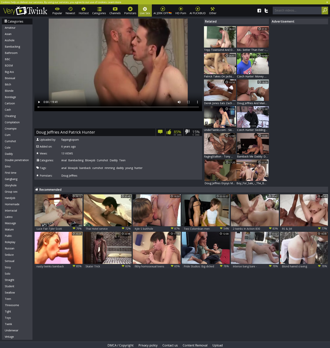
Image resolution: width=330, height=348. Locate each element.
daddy (120, 168)
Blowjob (90, 160)
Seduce (9, 254)
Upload (217, 345)
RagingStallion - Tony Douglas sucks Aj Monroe (220, 156)
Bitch (8, 84)
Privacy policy (148, 345)
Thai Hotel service (108, 228)
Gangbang (11, 179)
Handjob (10, 198)
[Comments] (160, 132)
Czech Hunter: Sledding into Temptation (253, 130)
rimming (110, 168)
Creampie (11, 128)
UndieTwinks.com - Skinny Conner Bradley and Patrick (220, 130)
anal (63, 168)
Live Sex (145, 13)
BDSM (9, 65)
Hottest (84, 13)
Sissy (8, 267)
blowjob (73, 168)
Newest (70, 13)
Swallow (10, 292)
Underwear (11, 330)
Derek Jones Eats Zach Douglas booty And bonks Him (220, 103)
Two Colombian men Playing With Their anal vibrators (206, 229)
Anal (64, 160)
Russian (9, 248)
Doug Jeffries (69, 175)
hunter (138, 168)
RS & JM (304, 228)
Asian (8, 34)
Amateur (10, 27)
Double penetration (17, 160)
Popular (57, 13)
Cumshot (10, 141)
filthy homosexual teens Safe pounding (157, 266)
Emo (8, 166)
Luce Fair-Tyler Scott (59, 228)
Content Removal (195, 345)
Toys (8, 318)
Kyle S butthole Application (157, 229)
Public (8, 236)
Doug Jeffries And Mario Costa (253, 103)
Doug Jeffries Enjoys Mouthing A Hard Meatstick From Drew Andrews (221, 183)
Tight (8, 311)
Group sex (11, 191)
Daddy (9, 154)
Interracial (11, 210)
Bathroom (11, 53)
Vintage (9, 336)
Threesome (12, 305)
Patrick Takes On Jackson (219, 76)
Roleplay (10, 242)
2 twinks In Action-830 (255, 228)
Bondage (10, 97)
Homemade (12, 204)
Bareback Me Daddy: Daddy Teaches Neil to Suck (253, 156)
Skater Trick (108, 266)
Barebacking (12, 46)
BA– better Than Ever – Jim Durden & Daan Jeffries (253, 50)
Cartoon (10, 103)
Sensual (9, 261)
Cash (8, 109)
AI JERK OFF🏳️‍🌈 (163, 13)
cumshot (97, 168)
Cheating (10, 116)
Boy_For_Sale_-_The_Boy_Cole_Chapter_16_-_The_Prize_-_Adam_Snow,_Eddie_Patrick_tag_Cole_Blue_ (252, 183)
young (129, 168)
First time (10, 172)
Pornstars (130, 13)
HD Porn (180, 13)
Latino (9, 217)
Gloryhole (11, 185)
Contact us (170, 345)
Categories (99, 13)
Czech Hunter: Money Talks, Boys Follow (253, 76)
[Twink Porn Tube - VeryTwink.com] (25, 9)
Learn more (114, 2)
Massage (10, 223)
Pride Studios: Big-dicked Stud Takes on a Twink (206, 266)
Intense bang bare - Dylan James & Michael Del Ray (255, 266)
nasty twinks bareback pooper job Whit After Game (59, 266)
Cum (8, 135)
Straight (9, 280)
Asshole (10, 40)
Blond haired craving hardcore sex (304, 266)
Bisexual (10, 78)
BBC (7, 59)
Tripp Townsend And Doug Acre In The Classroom (220, 50)
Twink (8, 324)
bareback (85, 168)
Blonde (9, 90)
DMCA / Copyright (120, 345)
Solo (7, 273)
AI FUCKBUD (198, 13)
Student (9, 286)
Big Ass (9, 72)
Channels (115, 13)
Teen (8, 299)
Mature (9, 229)
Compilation (12, 122)
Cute (8, 147)
